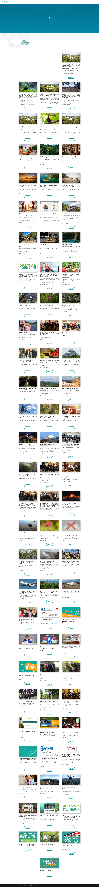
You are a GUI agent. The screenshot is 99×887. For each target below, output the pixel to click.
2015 (31, 733)
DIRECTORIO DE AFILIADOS (52, 2)
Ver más (28, 108)
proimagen (43, 623)
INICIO (42, 2)
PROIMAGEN (80, 2)
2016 (53, 623)
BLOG (93, 2)
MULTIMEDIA (88, 2)
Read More (71, 77)
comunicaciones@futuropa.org (46, 249)
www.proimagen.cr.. (24, 706)
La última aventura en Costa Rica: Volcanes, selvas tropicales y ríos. (49, 157)
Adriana (55, 623)
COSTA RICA (63, 2)
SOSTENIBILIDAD (72, 2)
